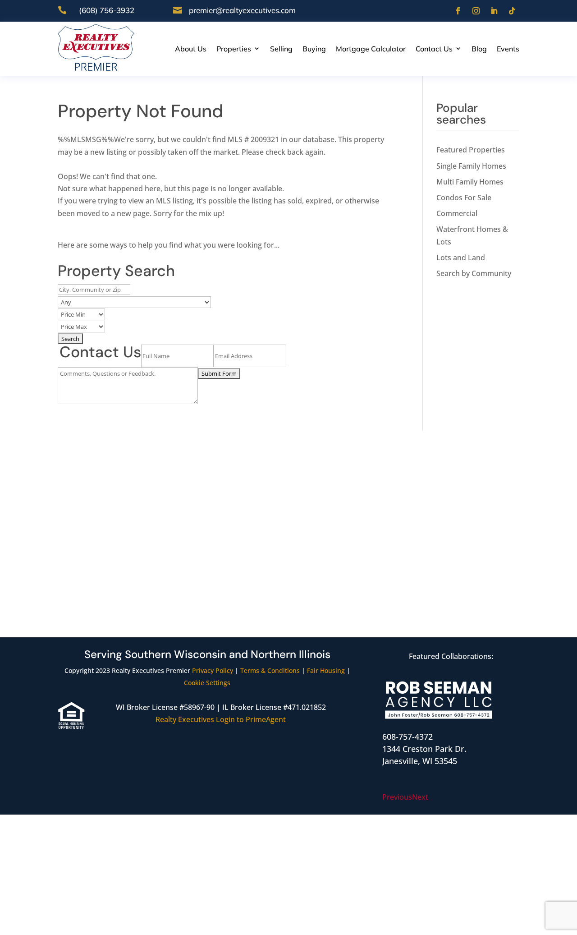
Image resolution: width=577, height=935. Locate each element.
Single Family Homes (471, 166)
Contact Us (434, 48)
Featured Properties (470, 150)
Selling (281, 48)
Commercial (456, 213)
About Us (190, 48)
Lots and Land (460, 258)
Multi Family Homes (470, 182)
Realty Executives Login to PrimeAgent (221, 719)
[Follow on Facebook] (458, 11)
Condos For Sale (463, 198)
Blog (479, 48)
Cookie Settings (207, 682)
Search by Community (473, 273)
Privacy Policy (212, 670)
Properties (233, 48)
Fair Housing (326, 670)
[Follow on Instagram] (476, 11)
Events (508, 48)
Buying (314, 48)
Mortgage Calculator (371, 48)
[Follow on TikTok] (512, 11)
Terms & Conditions (270, 670)
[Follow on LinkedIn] (494, 11)
